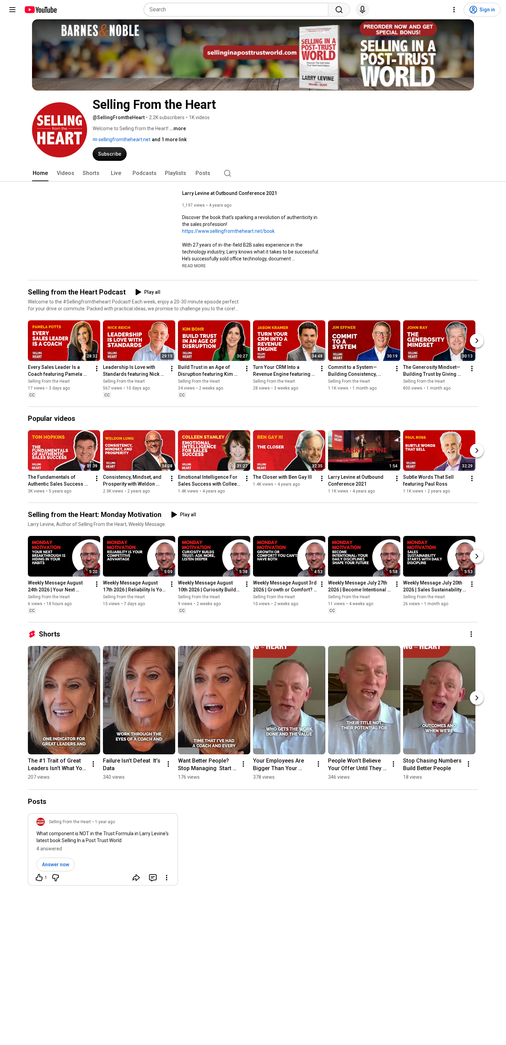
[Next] (477, 341)
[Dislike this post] (55, 877)
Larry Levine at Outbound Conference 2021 (229, 193)
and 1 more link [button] (169, 139)
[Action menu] (166, 877)
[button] (194, 265)
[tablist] (253, 173)
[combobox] (238, 10)
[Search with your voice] (362, 10)
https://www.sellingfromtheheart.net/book (228, 231)
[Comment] (153, 877)
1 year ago (105, 821)
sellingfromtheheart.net (123, 139)
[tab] (40, 173)
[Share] (136, 877)
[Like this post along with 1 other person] (39, 877)
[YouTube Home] (40, 9)
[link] (102, 851)
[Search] (339, 10)
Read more (194, 265)
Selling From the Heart (49, 381)
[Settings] (454, 10)
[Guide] (12, 10)
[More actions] (97, 368)
